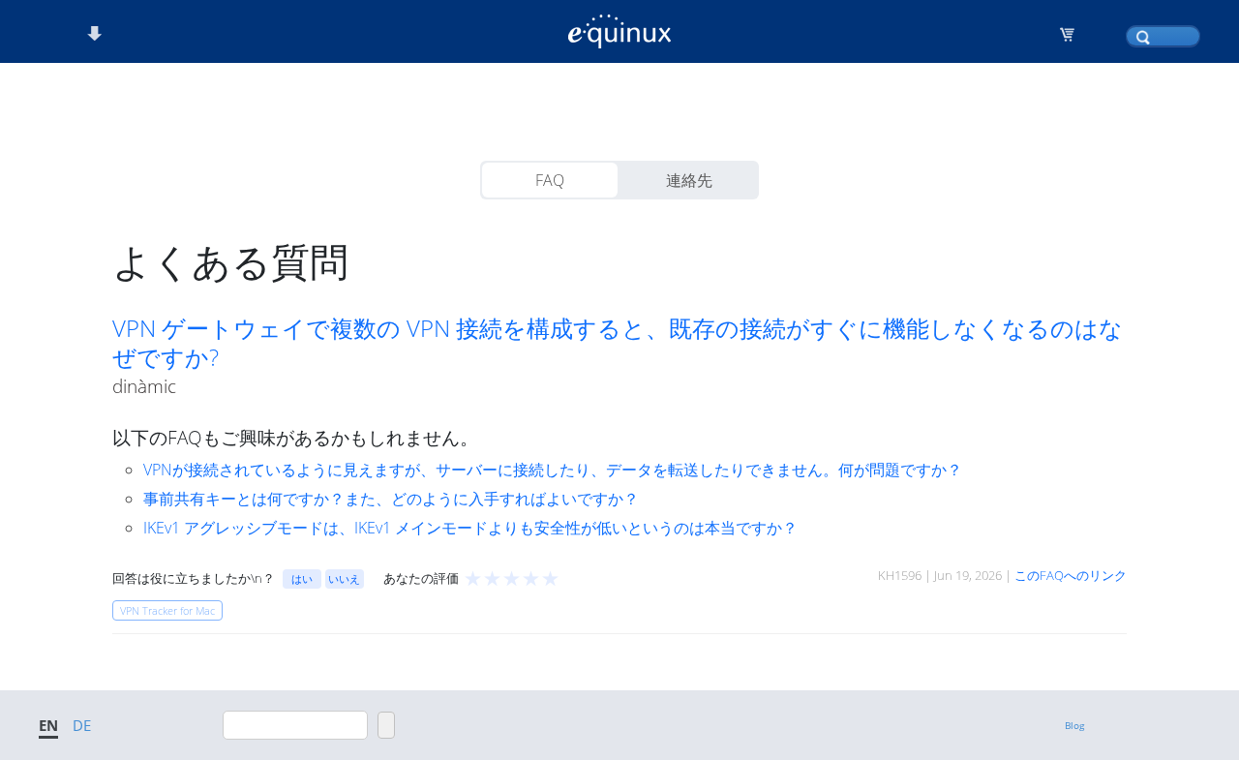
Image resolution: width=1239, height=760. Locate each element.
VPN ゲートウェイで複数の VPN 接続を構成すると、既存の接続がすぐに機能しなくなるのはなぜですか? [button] (617, 343)
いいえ (344, 578)
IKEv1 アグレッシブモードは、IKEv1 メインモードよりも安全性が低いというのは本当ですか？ (470, 527)
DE (82, 725)
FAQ (549, 180)
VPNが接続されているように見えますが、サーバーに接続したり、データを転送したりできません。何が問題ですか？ (552, 469)
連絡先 (689, 180)
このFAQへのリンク (1070, 575)
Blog (1074, 725)
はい (302, 578)
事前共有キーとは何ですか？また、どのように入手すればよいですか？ (391, 498)
